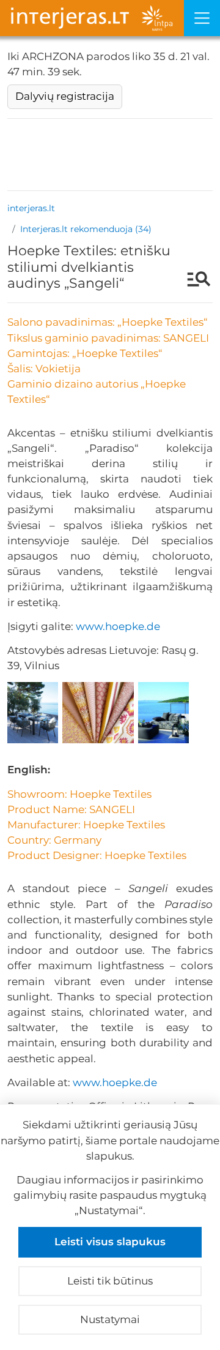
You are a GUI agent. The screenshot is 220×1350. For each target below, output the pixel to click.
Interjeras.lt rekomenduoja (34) (86, 228)
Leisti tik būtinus (110, 1281)
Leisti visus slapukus (110, 1242)
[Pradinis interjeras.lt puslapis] (92, 18)
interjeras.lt (31, 208)
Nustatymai (110, 1319)
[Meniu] (202, 18)
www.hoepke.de (118, 626)
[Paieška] (193, 280)
